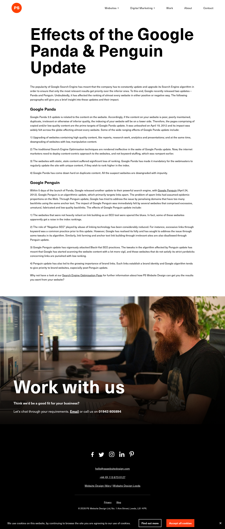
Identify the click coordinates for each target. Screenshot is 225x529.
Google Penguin (167, 190)
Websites (111, 8)
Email (74, 411)
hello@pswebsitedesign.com (112, 468)
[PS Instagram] (111, 456)
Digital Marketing (141, 8)
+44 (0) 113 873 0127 (112, 477)
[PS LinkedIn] (122, 456)
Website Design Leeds (126, 486)
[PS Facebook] (92, 456)
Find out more (150, 523)
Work (169, 8)
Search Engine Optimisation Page (82, 275)
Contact (208, 8)
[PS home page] (17, 8)
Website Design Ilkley (98, 486)
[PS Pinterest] (131, 456)
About (188, 8)
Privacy (108, 502)
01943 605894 (110, 411)
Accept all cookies (180, 523)
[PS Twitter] (101, 456)
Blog (118, 502)
